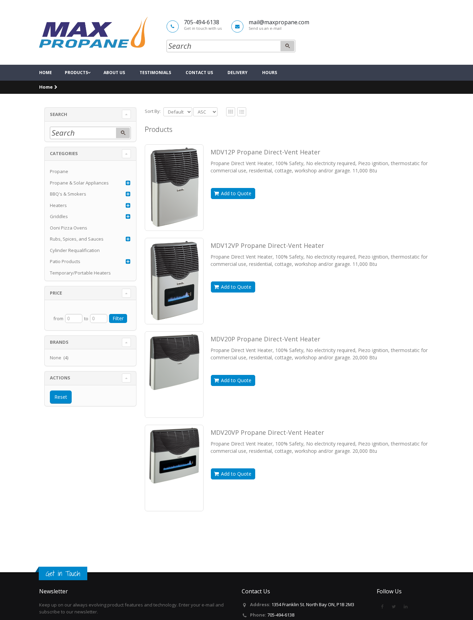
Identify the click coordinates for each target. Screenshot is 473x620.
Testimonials (155, 72)
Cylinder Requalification (75, 250)
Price (56, 293)
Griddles (59, 216)
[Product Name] (174, 187)
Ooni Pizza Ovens (68, 228)
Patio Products (65, 261)
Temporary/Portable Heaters (80, 273)
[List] (230, 112)
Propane (59, 171)
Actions (60, 378)
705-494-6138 (280, 615)
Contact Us (199, 72)
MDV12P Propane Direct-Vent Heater (265, 152)
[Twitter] (394, 606)
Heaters (58, 205)
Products (76, 72)
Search (58, 114)
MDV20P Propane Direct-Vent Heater (265, 339)
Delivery (237, 72)
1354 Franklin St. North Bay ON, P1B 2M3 (312, 604)
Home (45, 72)
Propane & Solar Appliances (79, 183)
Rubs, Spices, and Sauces (77, 239)
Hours (269, 72)
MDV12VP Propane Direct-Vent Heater (267, 245)
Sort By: (153, 111)
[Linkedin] (405, 606)
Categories (64, 153)
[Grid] (241, 112)
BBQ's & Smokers (68, 194)
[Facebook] (382, 606)
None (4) (59, 357)
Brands (59, 342)
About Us (114, 72)
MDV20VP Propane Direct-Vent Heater (267, 432)
